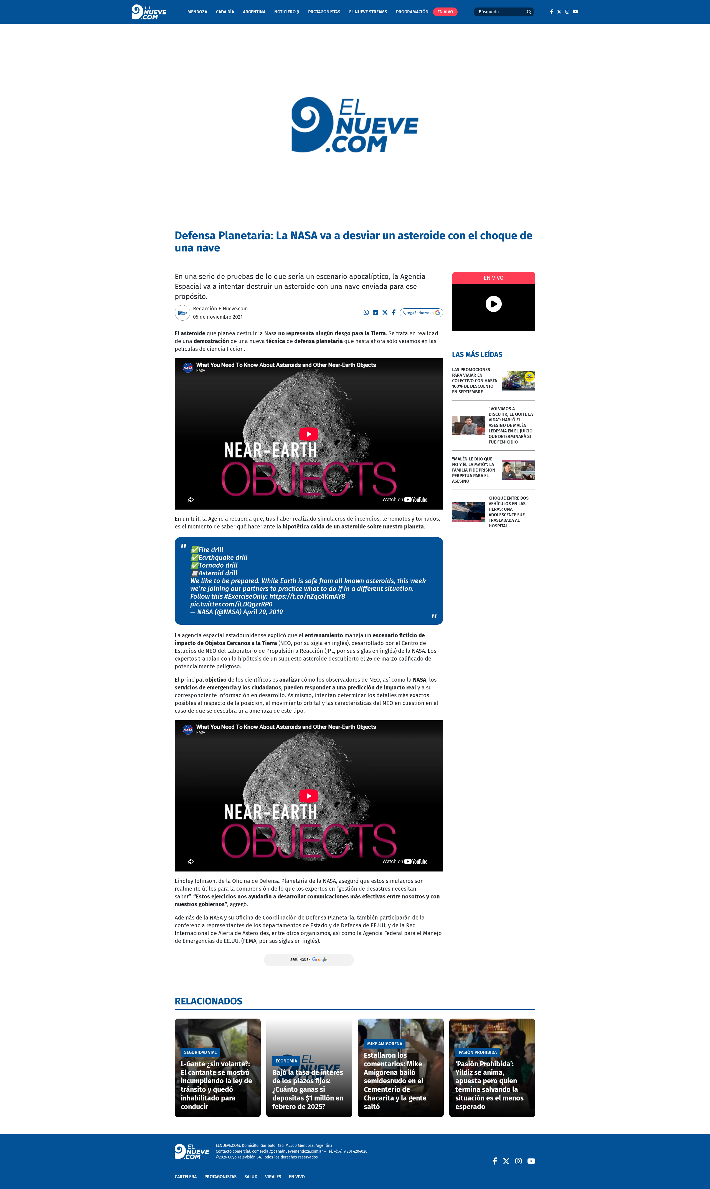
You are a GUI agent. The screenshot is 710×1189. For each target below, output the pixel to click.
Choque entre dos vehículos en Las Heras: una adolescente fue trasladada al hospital (509, 511)
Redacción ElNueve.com (220, 309)
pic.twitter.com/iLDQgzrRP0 (231, 604)
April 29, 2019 (263, 612)
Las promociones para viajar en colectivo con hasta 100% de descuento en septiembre (474, 380)
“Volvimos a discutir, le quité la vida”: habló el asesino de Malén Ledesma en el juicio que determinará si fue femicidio (511, 425)
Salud (250, 1176)
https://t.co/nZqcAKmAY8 (307, 596)
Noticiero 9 (286, 11)
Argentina (254, 11)
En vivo (445, 11)
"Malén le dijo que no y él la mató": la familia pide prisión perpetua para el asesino (473, 470)
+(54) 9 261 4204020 (350, 1151)
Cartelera (186, 1176)
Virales (273, 1176)
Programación (412, 11)
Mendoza (197, 11)
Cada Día (225, 11)
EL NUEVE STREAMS (368, 11)
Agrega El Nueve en (418, 313)
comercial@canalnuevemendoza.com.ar (287, 1151)
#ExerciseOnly (245, 596)
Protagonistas (324, 11)
